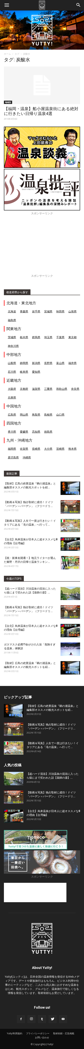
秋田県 (60, 311)
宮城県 (48, 311)
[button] (78, 5)
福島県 (12, 320)
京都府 (24, 389)
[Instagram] (31, 1019)
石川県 (12, 372)
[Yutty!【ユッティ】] (42, 30)
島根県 (48, 414)
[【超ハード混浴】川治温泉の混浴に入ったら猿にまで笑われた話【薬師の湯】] (70, 593)
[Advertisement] (42, 247)
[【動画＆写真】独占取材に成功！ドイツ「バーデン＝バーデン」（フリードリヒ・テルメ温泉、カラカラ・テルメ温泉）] (70, 507)
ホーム (7, 53)
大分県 (48, 449)
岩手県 (36, 311)
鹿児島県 (13, 457)
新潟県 (36, 363)
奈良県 (75, 389)
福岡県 (12, 449)
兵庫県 (12, 397)
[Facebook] (21, 1019)
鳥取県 (36, 414)
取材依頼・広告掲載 (63, 1033)
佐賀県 (24, 449)
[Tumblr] (42, 1019)
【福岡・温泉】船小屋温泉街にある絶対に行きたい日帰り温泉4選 (41, 111)
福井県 (72, 363)
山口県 (60, 414)
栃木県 (24, 337)
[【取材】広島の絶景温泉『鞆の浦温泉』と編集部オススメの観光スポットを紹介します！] (70, 488)
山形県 (72, 311)
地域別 (8, 102)
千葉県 (60, 337)
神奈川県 (13, 346)
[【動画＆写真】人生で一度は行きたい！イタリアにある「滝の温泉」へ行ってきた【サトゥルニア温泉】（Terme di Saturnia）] (70, 525)
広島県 (12, 414)
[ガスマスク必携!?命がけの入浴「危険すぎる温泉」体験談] (70, 649)
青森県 (24, 311)
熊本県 (72, 449)
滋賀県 (36, 389)
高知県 (36, 431)
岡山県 (24, 414)
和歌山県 (61, 389)
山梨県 (12, 363)
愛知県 (36, 372)
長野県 (48, 363)
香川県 (12, 431)
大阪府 (12, 389)
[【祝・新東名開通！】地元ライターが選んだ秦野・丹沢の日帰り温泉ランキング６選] (70, 562)
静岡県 (24, 363)
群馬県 (36, 337)
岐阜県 (24, 372)
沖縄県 (27, 457)
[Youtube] (63, 1019)
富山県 (60, 363)
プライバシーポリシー (37, 1033)
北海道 (12, 311)
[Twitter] (52, 1019)
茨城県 (12, 337)
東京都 (72, 337)
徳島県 (48, 431)
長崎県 (36, 449)
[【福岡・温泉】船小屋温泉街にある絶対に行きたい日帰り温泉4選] (42, 85)
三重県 (48, 389)
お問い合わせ (42, 1037)
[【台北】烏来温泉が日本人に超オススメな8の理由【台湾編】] (70, 544)
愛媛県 (24, 431)
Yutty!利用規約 (14, 1033)
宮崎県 (60, 449)
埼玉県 (48, 337)
